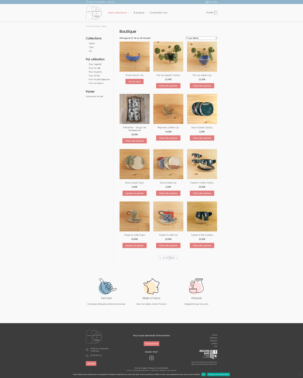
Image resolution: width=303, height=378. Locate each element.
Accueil (88, 26)
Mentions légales (141, 368)
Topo (91, 47)
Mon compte (212, 2)
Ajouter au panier (134, 193)
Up (90, 50)
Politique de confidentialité (158, 368)
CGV (215, 346)
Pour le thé (94, 75)
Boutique (96, 26)
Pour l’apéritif (95, 64)
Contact (214, 343)
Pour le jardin (95, 71)
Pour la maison (96, 83)
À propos (139, 12)
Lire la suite (134, 81)
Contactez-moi (158, 12)
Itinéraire (91, 363)
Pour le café (94, 68)
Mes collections (117, 12)
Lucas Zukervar (172, 370)
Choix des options (168, 85)
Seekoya (162, 370)
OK (204, 374)
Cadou (92, 43)
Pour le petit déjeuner (99, 79)
